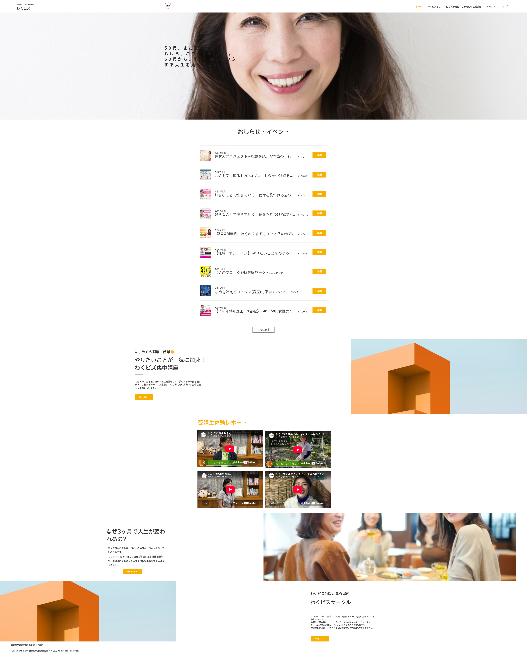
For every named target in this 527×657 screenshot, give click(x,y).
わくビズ (23, 8)
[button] (256, 156)
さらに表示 (263, 329)
